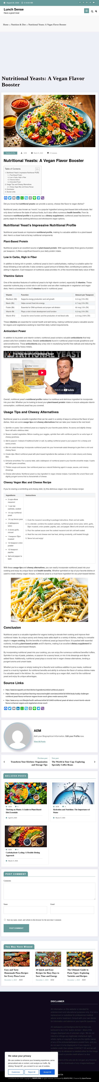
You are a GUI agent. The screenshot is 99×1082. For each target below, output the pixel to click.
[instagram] (90, 2)
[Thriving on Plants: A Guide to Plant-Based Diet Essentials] (26, 793)
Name (6, 904)
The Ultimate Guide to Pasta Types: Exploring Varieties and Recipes (78, 973)
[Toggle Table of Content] (36, 169)
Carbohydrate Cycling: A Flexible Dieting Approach (23, 854)
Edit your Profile (72, 736)
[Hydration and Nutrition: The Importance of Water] (73, 793)
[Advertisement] (49, 57)
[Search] (92, 11)
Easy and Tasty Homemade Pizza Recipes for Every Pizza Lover (16, 973)
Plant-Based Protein (16, 175)
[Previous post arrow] (4, 761)
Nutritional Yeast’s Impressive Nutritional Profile (23, 172)
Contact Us (59, 1074)
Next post (55, 758)
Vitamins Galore (15, 180)
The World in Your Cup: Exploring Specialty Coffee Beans (68, 763)
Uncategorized (9, 954)
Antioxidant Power (15, 182)
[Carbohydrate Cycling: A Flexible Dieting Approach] (26, 836)
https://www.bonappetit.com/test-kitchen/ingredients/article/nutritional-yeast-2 (35, 690)
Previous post (42, 758)
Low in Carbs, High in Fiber (18, 177)
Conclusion (10, 189)
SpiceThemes (86, 1078)
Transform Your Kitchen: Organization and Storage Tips (29, 763)
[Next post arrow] (94, 761)
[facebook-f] (80, 2)
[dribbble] (87, 2)
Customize (16, 1072)
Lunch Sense (14, 9)
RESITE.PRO (36, 1078)
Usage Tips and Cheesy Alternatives (19, 184)
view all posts (40, 742)
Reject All (31, 1072)
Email (52, 904)
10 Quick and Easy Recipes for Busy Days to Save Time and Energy (47, 973)
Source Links (11, 192)
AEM (25, 153)
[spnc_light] (96, 11)
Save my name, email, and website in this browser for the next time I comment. (34, 920)
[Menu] (86, 10)
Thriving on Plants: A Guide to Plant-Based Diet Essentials (23, 811)
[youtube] (93, 2)
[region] (31, 1064)
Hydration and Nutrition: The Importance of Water (71, 811)
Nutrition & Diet (10, 153)
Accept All (47, 1072)
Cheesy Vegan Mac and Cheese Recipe (21, 187)
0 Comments (53, 153)
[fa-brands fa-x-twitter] (83, 2)
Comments (7, 881)
